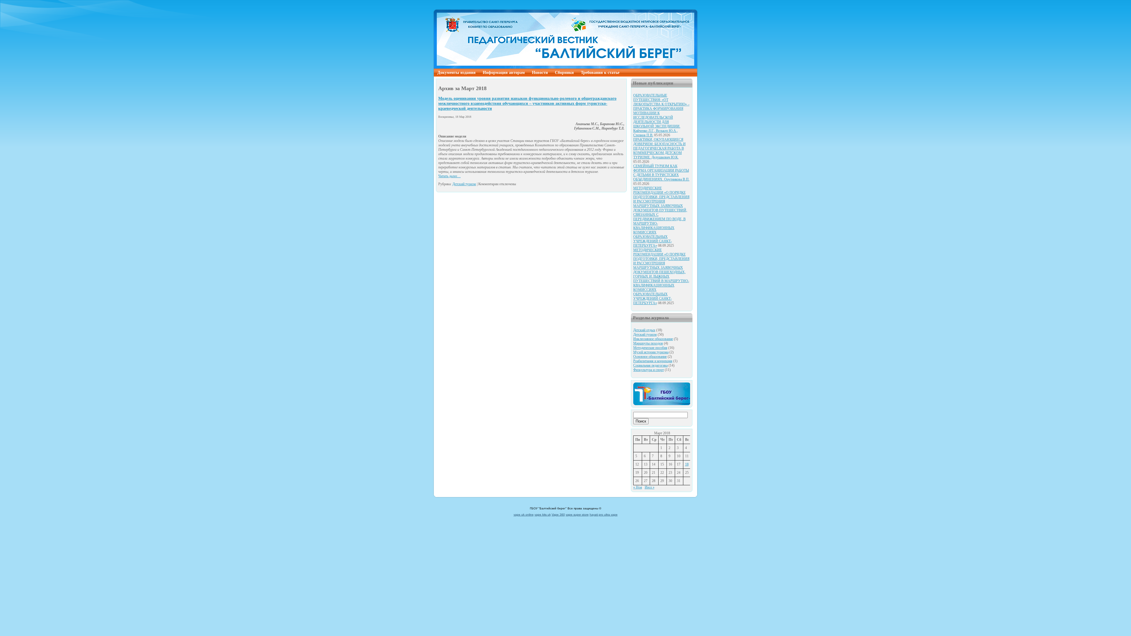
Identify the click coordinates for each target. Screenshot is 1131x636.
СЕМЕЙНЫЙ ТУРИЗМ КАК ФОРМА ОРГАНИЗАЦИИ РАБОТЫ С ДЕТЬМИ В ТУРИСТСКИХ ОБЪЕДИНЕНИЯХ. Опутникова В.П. (661, 172)
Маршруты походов (648, 343)
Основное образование (650, 357)
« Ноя (637, 487)
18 (687, 464)
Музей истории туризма (651, 352)
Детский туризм (464, 184)
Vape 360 (558, 514)
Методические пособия (650, 348)
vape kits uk (543, 514)
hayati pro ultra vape (604, 514)
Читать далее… (449, 176)
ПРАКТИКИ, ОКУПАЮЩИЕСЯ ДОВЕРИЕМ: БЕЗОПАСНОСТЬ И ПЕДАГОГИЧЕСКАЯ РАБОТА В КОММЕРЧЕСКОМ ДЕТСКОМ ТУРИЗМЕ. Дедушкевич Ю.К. (659, 148)
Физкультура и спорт (648, 370)
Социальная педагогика (650, 365)
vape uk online (524, 514)
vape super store (577, 514)
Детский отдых (644, 330)
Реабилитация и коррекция (652, 361)
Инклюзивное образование (653, 339)
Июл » (649, 487)
